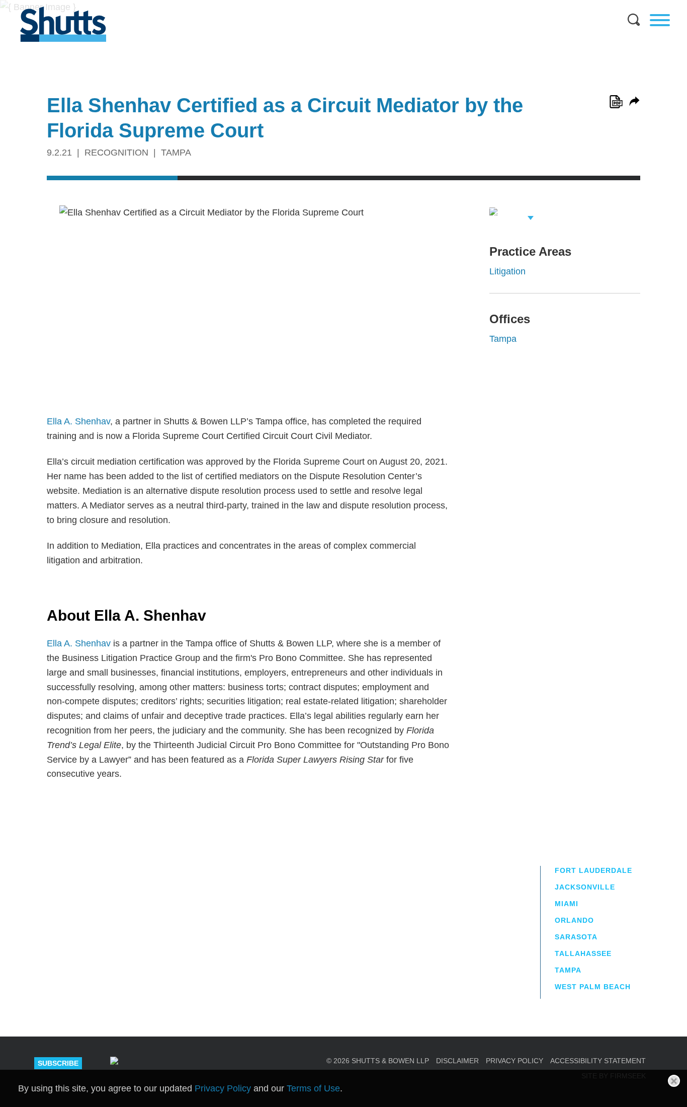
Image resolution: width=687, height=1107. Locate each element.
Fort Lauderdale (593, 870)
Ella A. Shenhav (78, 421)
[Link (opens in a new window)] (616, 101)
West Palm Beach (593, 987)
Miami (566, 904)
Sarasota (576, 937)
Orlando (574, 920)
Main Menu (335, 5)
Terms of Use (313, 1088)
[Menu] (660, 20)
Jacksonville (585, 887)
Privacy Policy (514, 1061)
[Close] (674, 1081)
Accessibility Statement (598, 1061)
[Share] (634, 101)
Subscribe (58, 1063)
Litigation (507, 271)
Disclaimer (457, 1061)
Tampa (503, 339)
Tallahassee (583, 953)
